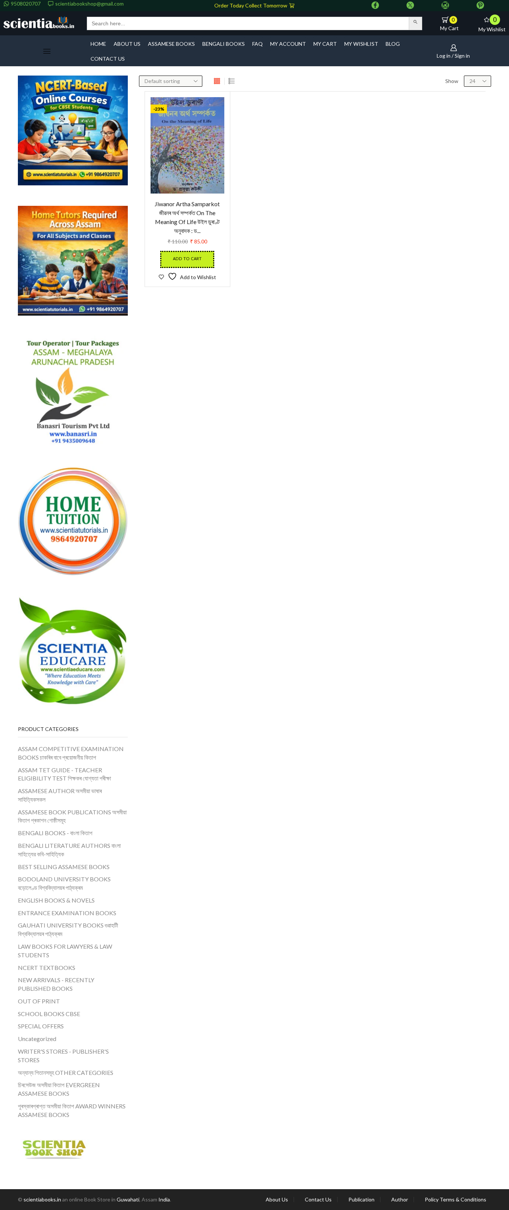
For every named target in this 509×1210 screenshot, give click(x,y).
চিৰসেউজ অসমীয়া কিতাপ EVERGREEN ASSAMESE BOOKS (59, 1089)
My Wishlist (361, 44)
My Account (288, 44)
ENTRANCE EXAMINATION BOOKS (67, 912)
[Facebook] (375, 5)
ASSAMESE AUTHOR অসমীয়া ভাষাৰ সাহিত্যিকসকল (60, 795)
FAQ (257, 44)
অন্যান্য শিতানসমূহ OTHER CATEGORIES (65, 1072)
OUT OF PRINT (39, 1001)
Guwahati (128, 1199)
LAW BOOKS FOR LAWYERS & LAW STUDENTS (65, 950)
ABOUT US (127, 44)
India (164, 1199)
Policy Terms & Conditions (455, 1199)
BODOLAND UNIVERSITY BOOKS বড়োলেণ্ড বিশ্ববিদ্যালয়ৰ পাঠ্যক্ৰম (64, 883)
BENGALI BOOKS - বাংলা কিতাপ (55, 832)
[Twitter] (410, 5)
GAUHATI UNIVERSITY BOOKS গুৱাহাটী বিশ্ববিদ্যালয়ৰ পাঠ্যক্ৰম (68, 929)
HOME (98, 44)
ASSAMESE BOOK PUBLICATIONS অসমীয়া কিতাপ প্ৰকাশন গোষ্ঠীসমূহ (72, 816)
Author (399, 1199)
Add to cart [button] (187, 259)
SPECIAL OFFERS (41, 1025)
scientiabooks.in (42, 1199)
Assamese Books (171, 44)
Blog (393, 44)
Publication (361, 1199)
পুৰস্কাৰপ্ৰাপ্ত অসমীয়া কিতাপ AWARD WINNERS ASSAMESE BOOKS (72, 1110)
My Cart (325, 44)
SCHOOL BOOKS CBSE (49, 1013)
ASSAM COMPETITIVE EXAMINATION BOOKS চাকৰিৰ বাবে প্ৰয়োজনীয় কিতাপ (71, 753)
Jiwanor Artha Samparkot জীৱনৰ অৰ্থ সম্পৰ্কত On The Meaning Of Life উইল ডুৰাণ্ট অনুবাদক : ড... (187, 217)
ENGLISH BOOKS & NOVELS (56, 900)
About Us (277, 1199)
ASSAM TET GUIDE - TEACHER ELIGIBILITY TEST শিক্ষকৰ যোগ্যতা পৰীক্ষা (64, 774)
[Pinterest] (480, 5)
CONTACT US (108, 58)
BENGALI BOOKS (223, 44)
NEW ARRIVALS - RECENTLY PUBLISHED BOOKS (56, 984)
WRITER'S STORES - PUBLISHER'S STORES (63, 1055)
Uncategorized (37, 1038)
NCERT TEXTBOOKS (46, 967)
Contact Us (318, 1199)
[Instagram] (445, 5)
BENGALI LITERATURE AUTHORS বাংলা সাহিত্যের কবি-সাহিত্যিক (69, 850)
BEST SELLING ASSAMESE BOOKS (64, 866)
